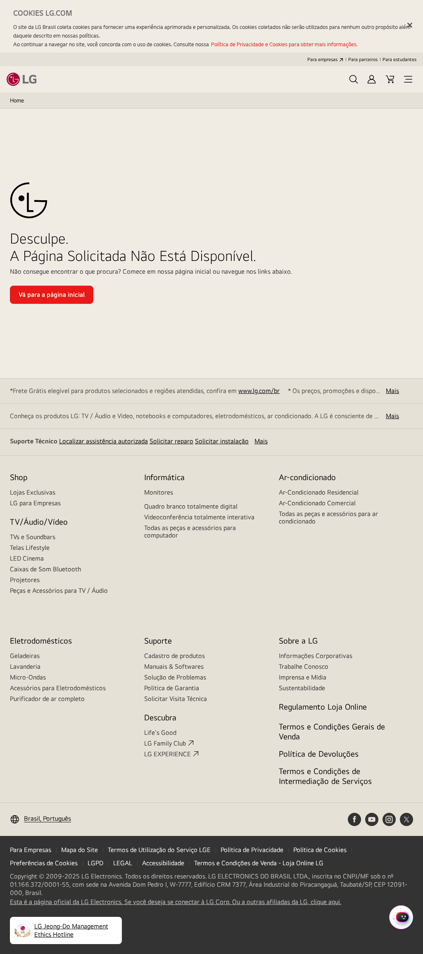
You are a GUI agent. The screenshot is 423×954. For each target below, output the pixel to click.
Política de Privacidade (252, 850)
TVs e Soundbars (32, 537)
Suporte (158, 640)
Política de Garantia (171, 688)
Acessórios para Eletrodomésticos (58, 688)
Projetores (25, 580)
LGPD (95, 863)
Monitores (158, 492)
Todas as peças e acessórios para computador (190, 531)
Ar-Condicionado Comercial (317, 503)
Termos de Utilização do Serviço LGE (159, 850)
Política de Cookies (320, 850)
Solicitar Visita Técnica (175, 699)
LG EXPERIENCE (167, 754)
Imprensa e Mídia (302, 677)
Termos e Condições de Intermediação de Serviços (325, 776)
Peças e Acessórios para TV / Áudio (59, 590)
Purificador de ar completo (47, 699)
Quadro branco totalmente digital (191, 506)
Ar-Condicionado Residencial (319, 492)
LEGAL (122, 863)
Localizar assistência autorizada (103, 441)
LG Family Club (165, 743)
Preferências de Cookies (44, 863)
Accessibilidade (163, 863)
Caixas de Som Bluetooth (45, 569)
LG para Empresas (35, 503)
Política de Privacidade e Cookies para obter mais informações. (284, 44)
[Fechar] (410, 25)
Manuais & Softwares (174, 666)
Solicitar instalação (222, 441)
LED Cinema (27, 558)
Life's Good (160, 732)
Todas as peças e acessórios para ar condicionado (328, 517)
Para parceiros (363, 59)
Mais (392, 391)
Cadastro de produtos (174, 656)
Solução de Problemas (175, 677)
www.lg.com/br (259, 391)
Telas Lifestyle (30, 548)
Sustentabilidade (302, 688)
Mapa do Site (79, 850)
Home (17, 100)
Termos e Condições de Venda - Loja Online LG (258, 863)
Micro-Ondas (28, 677)
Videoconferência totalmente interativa (199, 517)
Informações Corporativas (315, 656)
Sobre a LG (298, 640)
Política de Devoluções (319, 753)
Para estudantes (399, 59)
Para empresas (322, 59)
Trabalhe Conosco (303, 666)
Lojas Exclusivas (32, 492)
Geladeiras (25, 656)
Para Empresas (30, 850)
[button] (353, 79)
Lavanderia (25, 666)
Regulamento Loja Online (323, 706)
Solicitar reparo (171, 441)
